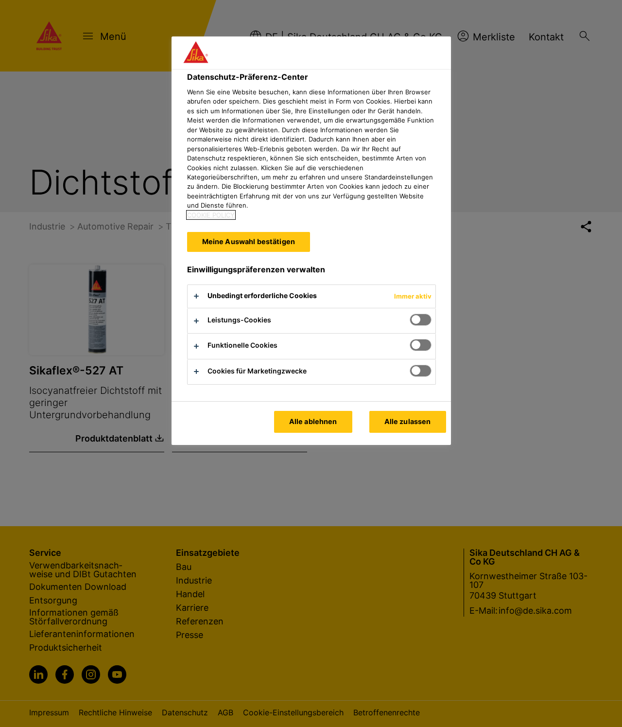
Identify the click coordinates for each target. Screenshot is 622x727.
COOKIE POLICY (211, 215)
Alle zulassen (407, 421)
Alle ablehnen (313, 421)
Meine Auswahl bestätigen (248, 241)
